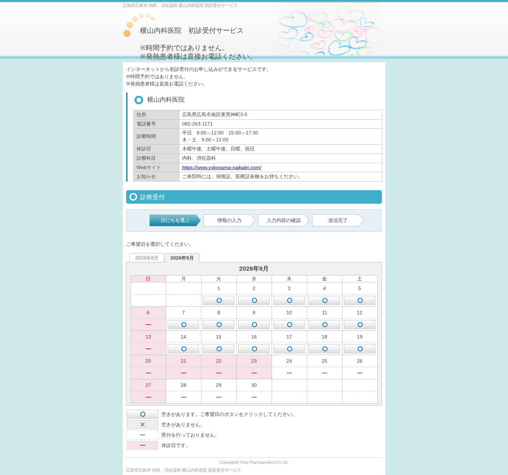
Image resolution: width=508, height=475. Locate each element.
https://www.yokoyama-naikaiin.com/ (221, 167)
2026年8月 (147, 258)
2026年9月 (182, 258)
